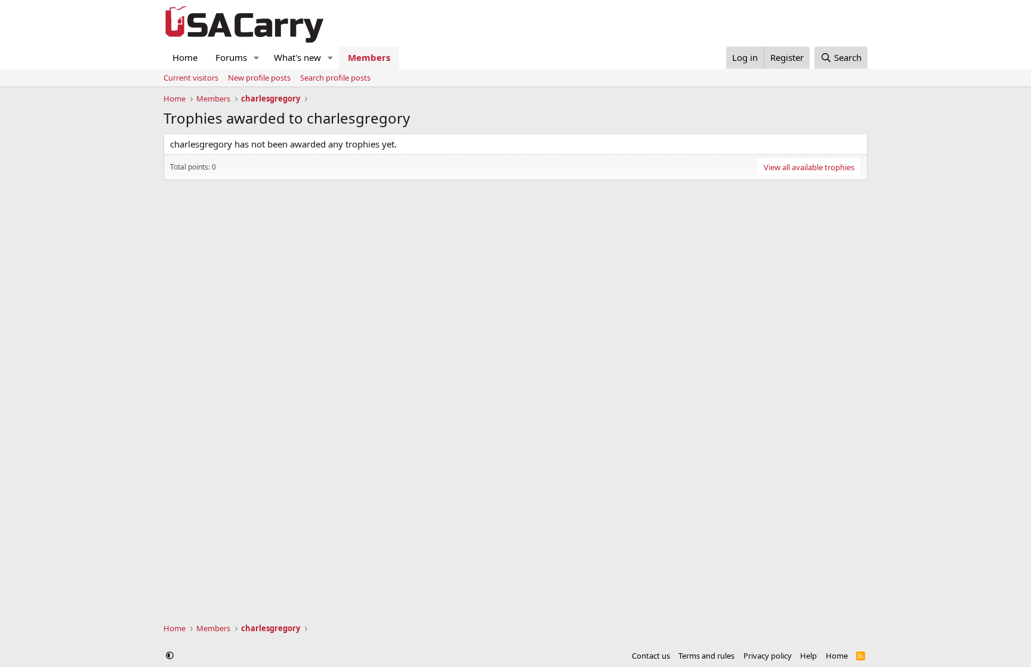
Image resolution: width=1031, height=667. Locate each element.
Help (808, 655)
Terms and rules (706, 655)
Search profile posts (335, 77)
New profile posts (259, 77)
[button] (256, 58)
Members (369, 57)
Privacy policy (767, 655)
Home (184, 57)
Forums (231, 57)
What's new (297, 57)
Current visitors (190, 77)
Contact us (651, 655)
